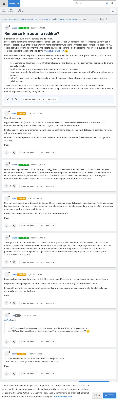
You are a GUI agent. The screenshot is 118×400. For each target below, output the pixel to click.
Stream (3, 11)
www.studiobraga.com (54, 51)
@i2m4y (8, 320)
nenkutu (15, 28)
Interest (11, 11)
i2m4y (14, 113)
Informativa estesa (63, 396)
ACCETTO (109, 395)
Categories (20, 11)
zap (13, 315)
